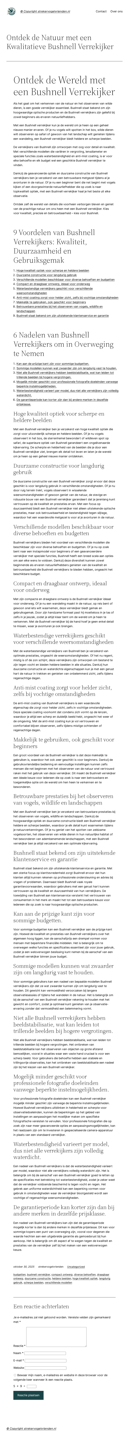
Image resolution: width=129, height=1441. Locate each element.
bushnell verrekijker (38, 1274)
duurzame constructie (38, 1278)
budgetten (19, 1274)
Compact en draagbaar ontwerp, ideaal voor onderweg (53, 284)
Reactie (19, 1345)
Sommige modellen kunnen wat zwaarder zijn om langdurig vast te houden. (67, 368)
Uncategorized (76, 1266)
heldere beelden (61, 1278)
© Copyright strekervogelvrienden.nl (45, 11)
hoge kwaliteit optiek (85, 1278)
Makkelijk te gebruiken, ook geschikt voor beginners (51, 302)
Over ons (116, 11)
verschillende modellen (58, 1282)
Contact (101, 11)
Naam (18, 1353)
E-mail (18, 1360)
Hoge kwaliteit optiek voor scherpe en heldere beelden (53, 270)
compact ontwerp (62, 1274)
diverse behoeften (85, 1274)
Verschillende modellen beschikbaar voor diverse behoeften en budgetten (66, 279)
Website (18, 1367)
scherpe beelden (33, 1282)
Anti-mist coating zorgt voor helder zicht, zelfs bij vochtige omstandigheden (67, 297)
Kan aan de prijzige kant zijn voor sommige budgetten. (53, 363)
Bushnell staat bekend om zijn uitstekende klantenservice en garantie (63, 315)
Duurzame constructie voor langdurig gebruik (47, 275)
